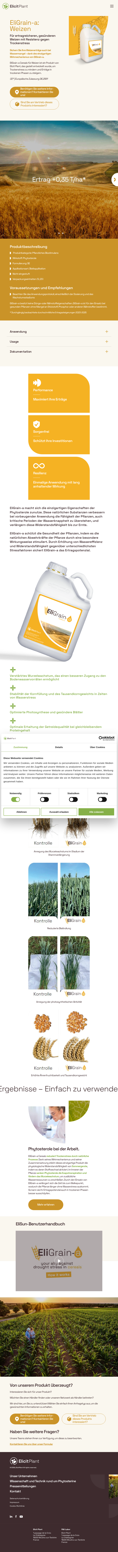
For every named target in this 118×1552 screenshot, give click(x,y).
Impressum (14, 1502)
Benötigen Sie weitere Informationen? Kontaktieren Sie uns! (36, 92)
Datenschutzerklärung (19, 1498)
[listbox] (59, 180)
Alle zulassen (96, 811)
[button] (55, 233)
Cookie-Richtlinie (17, 1506)
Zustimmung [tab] (21, 747)
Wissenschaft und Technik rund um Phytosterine (43, 1481)
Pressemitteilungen (23, 1486)
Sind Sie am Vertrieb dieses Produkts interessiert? (36, 104)
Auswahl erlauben (59, 811)
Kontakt (15, 1491)
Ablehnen (21, 811)
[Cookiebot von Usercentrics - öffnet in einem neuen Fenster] (101, 738)
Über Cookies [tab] (97, 747)
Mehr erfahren (45, 1204)
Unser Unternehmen (23, 1476)
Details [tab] (59, 747)
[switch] (44, 799)
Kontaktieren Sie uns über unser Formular (31, 1444)
